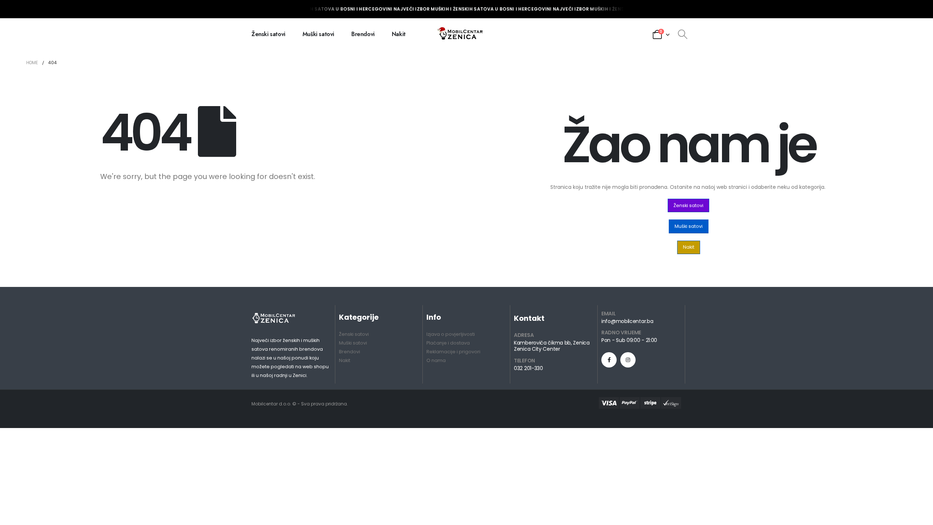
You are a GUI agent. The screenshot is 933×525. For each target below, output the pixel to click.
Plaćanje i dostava (448, 343)
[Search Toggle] (682, 34)
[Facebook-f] (609, 360)
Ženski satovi (268, 34)
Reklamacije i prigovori (453, 352)
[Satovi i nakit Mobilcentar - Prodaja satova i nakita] (460, 34)
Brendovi (363, 34)
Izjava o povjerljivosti (450, 334)
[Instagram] (628, 360)
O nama (436, 360)
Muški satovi (318, 34)
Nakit (399, 34)
